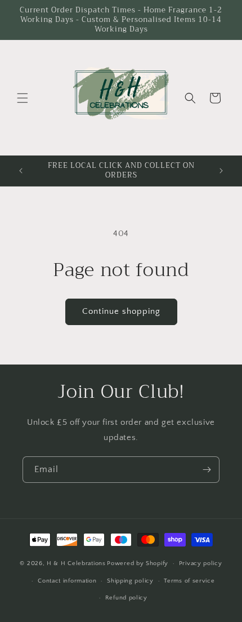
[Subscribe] (206, 469)
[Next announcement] (221, 170)
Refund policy (126, 597)
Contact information (67, 580)
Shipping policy (130, 580)
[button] (22, 98)
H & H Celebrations (76, 563)
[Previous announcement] (20, 170)
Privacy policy (200, 563)
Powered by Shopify (137, 563)
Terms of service (189, 580)
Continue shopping (121, 311)
